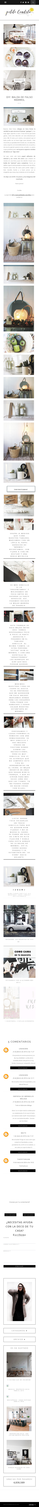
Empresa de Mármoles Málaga (23, 1097)
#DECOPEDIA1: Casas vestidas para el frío (19, 1400)
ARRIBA (31, 1504)
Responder (23, 1068)
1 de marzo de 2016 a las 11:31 (24, 1136)
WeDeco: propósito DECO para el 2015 (19, 1390)
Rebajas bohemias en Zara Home (19, 1468)
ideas (20, 895)
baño (10, 893)
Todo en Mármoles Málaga (23, 1105)
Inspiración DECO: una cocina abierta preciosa (19, 1434)
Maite (23, 1133)
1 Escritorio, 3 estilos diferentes (19, 1021)
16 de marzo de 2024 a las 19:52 (23, 1162)
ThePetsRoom (23, 1159)
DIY (26, 893)
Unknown (23, 1049)
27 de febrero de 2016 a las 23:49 (23, 1102)
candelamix (18, 893)
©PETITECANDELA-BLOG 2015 (11, 1504)
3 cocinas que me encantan (19, 1380)
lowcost (27, 895)
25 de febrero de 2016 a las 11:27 (23, 1052)
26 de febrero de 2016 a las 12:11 (23, 1078)
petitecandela (19, 896)
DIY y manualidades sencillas (21, 195)
